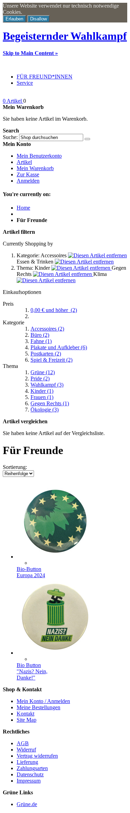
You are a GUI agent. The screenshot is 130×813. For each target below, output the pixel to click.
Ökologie (45, 410)
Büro (40, 335)
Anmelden (28, 181)
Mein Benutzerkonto (39, 156)
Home (23, 208)
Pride (40, 378)
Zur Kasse (28, 174)
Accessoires (47, 329)
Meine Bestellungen (38, 707)
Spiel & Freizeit (51, 360)
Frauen (42, 397)
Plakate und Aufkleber (59, 347)
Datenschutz (30, 774)
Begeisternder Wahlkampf (65, 36)
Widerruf (26, 749)
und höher (54, 310)
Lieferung (27, 762)
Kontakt (25, 714)
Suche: (10, 137)
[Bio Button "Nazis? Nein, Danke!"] (55, 653)
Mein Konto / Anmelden (43, 701)
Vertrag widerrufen (37, 756)
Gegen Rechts (50, 403)
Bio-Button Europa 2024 (31, 572)
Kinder (42, 391)
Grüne (43, 372)
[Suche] (87, 139)
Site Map (26, 720)
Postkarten (46, 354)
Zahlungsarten (32, 768)
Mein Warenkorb (35, 168)
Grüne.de (27, 804)
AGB (23, 743)
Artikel (24, 162)
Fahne (41, 341)
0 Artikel (13, 101)
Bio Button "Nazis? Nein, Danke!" (32, 671)
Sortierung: (15, 467)
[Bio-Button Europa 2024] (55, 557)
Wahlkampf (47, 385)
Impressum (29, 781)
